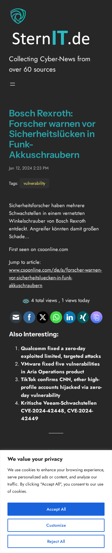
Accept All (56, 509)
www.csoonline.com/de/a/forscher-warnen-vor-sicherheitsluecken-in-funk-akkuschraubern (55, 277)
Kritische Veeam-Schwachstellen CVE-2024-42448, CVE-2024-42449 (59, 410)
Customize (56, 525)
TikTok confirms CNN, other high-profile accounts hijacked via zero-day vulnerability (61, 387)
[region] (56, 501)
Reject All (56, 541)
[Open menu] (12, 84)
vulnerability (34, 183)
